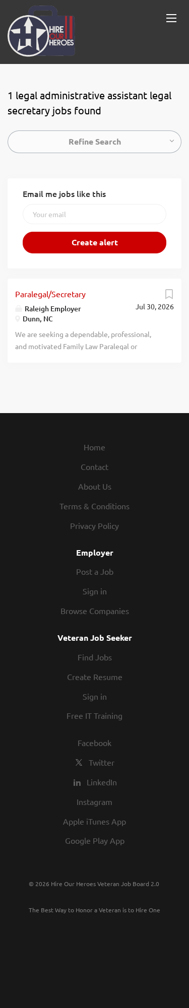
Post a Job (94, 571)
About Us (94, 486)
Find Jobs (95, 657)
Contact (94, 466)
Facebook (94, 742)
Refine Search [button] (95, 141)
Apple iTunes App (94, 821)
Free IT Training (94, 715)
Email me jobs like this (64, 193)
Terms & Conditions (94, 506)
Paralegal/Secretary (50, 294)
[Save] (169, 296)
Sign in (95, 591)
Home (94, 447)
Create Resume (94, 676)
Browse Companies (94, 611)
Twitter (101, 762)
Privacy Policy (94, 525)
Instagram (94, 801)
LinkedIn (102, 782)
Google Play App (94, 840)
